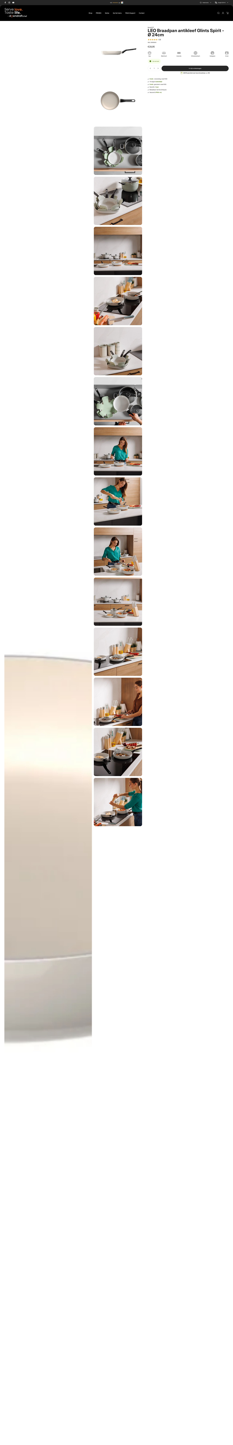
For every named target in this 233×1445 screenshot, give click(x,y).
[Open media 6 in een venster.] (118, 251)
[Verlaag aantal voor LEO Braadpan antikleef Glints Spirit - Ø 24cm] (150, 68)
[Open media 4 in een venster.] (118, 151)
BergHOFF (151, 27)
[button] (154, 40)
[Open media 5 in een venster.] (118, 201)
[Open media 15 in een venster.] (118, 702)
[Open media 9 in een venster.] (118, 401)
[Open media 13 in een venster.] (118, 602)
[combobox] (206, 2)
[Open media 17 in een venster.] (118, 802)
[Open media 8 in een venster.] (118, 351)
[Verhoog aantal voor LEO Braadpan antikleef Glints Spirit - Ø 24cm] (158, 68)
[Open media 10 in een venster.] (118, 451)
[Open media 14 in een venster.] (118, 652)
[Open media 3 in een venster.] (118, 101)
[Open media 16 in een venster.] (118, 752)
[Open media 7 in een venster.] (118, 301)
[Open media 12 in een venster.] (118, 551)
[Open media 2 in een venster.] (118, 50)
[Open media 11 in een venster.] (118, 501)
